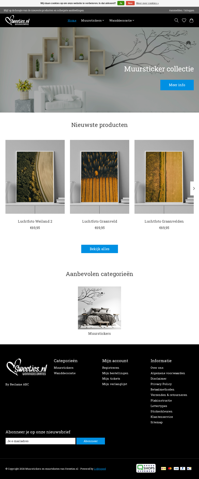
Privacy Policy (161, 384)
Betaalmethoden (163, 389)
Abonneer (91, 441)
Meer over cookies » (147, 3)
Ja (121, 3)
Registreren (110, 368)
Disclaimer (159, 378)
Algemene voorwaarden (168, 373)
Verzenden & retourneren (169, 395)
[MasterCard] (169, 469)
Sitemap (157, 422)
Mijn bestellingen (115, 373)
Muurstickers (99, 333)
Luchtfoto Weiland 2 (35, 221)
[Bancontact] (189, 469)
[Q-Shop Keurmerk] (146, 471)
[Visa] (176, 469)
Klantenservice (162, 417)
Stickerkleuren (162, 411)
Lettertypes (159, 406)
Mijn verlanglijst (114, 384)
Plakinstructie (161, 400)
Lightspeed (100, 468)
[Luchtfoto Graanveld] (99, 176)
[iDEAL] (163, 469)
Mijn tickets (111, 378)
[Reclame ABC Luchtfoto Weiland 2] (35, 176)
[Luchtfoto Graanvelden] (164, 176)
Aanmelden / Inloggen (181, 10)
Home (72, 20)
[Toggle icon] (176, 20)
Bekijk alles (99, 249)
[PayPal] (182, 469)
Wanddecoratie (65, 373)
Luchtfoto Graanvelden (164, 221)
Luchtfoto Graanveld (99, 221)
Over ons (157, 368)
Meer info (177, 85)
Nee (130, 3)
